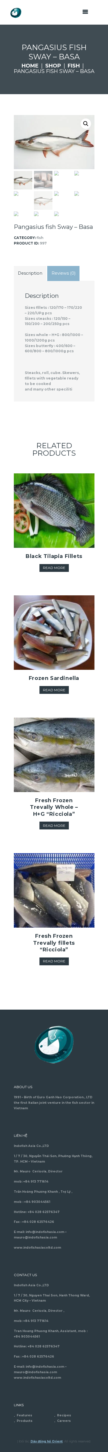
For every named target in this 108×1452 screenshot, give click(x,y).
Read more (54, 568)
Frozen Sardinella (54, 678)
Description (30, 273)
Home (30, 66)
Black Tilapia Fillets (54, 556)
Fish (74, 66)
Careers (64, 1421)
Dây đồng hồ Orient (47, 1441)
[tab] (30, 273)
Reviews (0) (63, 273)
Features (24, 1415)
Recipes (64, 1415)
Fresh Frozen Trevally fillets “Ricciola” (54, 943)
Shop (53, 66)
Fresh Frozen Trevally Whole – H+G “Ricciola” (54, 807)
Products (25, 1421)
